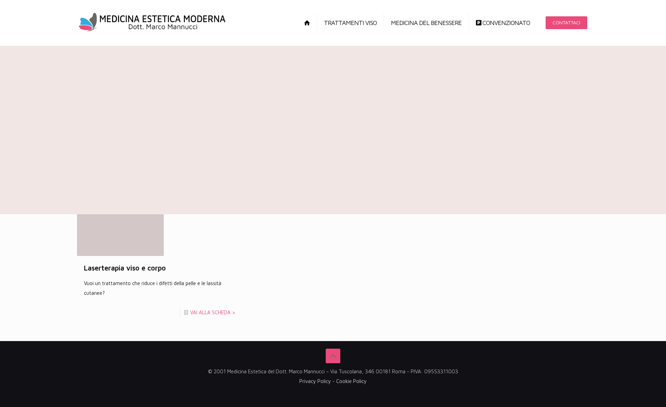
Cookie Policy (351, 381)
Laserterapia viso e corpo (125, 268)
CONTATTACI (566, 22)
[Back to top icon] (333, 356)
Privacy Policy (315, 381)
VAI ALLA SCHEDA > (213, 312)
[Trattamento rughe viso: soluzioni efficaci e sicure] (152, 22)
